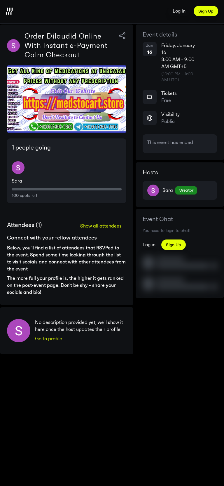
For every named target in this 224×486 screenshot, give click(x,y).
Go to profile (48, 338)
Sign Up (206, 11)
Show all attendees (101, 226)
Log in (179, 11)
